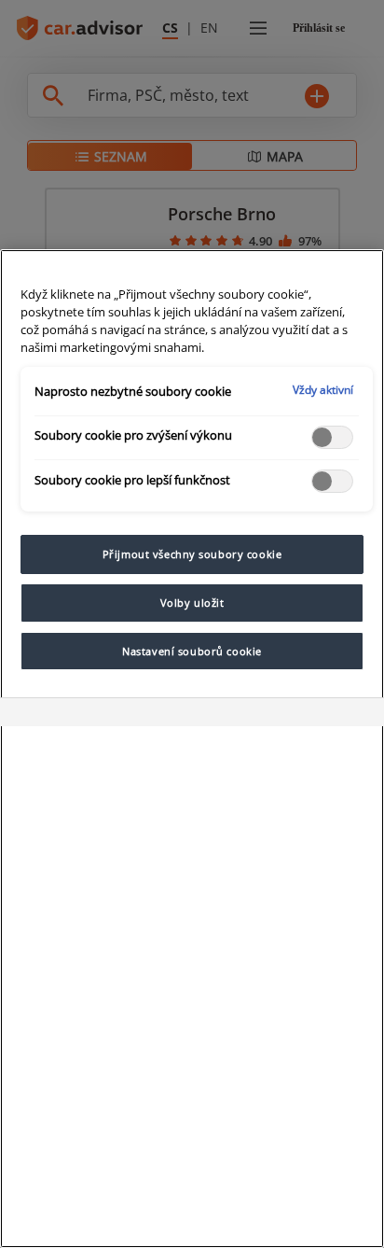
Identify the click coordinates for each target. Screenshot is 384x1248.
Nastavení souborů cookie (192, 651)
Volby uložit (192, 603)
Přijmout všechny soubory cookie (192, 554)
